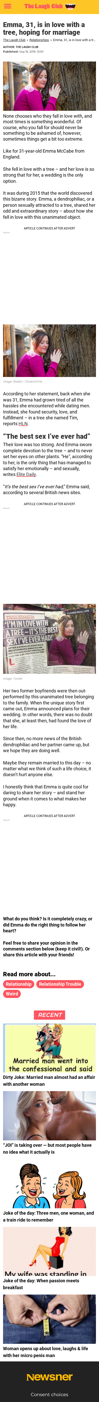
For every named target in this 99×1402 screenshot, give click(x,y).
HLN (23, 423)
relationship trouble (60, 984)
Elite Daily (26, 474)
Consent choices (49, 1394)
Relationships (39, 40)
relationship (18, 984)
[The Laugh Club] (49, 6)
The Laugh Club (14, 40)
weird (12, 993)
